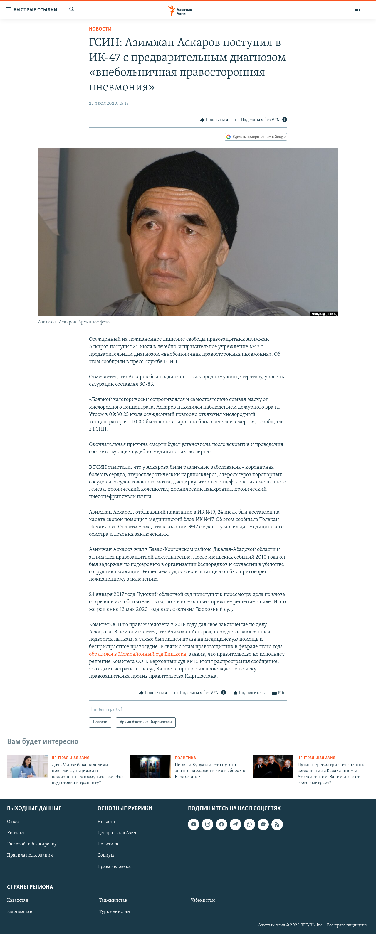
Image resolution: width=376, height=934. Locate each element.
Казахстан (17, 900)
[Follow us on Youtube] (193, 824)
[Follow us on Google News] (263, 824)
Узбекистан (203, 900)
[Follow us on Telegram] (235, 824)
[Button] (214, 120)
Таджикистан (113, 900)
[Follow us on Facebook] (221, 824)
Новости (100, 29)
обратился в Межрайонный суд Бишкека (137, 654)
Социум (106, 855)
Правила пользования (30, 855)
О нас (13, 822)
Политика (185, 758)
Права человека (114, 866)
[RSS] (277, 824)
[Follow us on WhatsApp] (249, 824)
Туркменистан (114, 911)
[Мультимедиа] (358, 10)
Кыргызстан (20, 911)
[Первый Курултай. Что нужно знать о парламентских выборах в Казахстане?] (150, 766)
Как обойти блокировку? (32, 844)
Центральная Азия (71, 758)
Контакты (17, 833)
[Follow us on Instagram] (207, 824)
